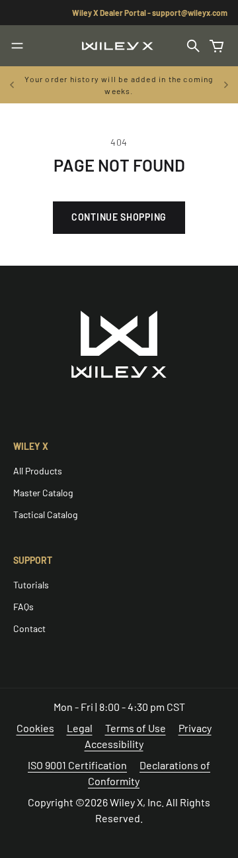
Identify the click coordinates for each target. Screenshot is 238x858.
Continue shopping (119, 217)
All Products (37, 470)
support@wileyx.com (189, 12)
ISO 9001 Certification (77, 765)
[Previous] (12, 84)
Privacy (195, 728)
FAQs (23, 606)
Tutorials (31, 584)
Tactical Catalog (45, 514)
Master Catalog (43, 492)
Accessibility (114, 743)
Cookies (35, 728)
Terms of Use (135, 728)
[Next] (226, 84)
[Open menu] (17, 46)
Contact (29, 628)
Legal (80, 728)
